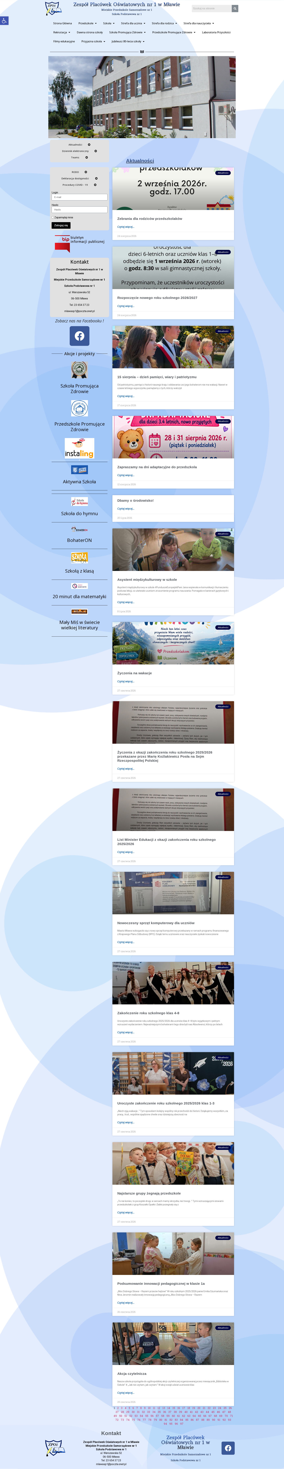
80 (160, 1419)
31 (138, 1412)
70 (226, 1415)
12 (158, 1408)
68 (215, 1415)
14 (168, 1408)
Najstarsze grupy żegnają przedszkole (149, 1193)
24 (219, 1408)
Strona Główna (62, 23)
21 (204, 1408)
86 (192, 1419)
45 (212, 1412)
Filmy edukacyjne (64, 41)
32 (143, 1412)
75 (133, 1419)
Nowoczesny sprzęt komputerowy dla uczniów (155, 923)
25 (225, 1408)
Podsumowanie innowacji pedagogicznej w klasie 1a (161, 1283)
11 (154, 1408)
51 (125, 1415)
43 (201, 1412)
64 (194, 1415)
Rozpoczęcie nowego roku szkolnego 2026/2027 (157, 298)
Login (55, 192)
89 (208, 1419)
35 (159, 1412)
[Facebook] (79, 336)
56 (152, 1415)
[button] (4, 20)
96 (176, 1423)
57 (157, 1415)
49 (115, 1415)
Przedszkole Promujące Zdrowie (172, 32)
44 (207, 1412)
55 (146, 1415)
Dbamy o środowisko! (135, 500)
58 (162, 1415)
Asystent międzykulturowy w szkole (147, 579)
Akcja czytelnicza (131, 1373)
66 (204, 1415)
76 (138, 1419)
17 (183, 1408)
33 (148, 1412)
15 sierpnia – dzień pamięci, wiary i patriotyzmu (157, 377)
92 (224, 1419)
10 (149, 1408)
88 (202, 1419)
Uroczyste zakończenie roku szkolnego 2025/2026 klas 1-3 (165, 1103)
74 (128, 1419)
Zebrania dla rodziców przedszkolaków (149, 218)
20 (198, 1408)
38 (175, 1412)
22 (209, 1408)
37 (169, 1412)
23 (214, 1408)
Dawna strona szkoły (90, 32)
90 (213, 1419)
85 (186, 1419)
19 (193, 1408)
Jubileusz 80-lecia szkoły (126, 41)
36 (164, 1412)
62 (183, 1415)
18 (188, 1408)
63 (188, 1415)
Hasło (55, 205)
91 (218, 1419)
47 (223, 1412)
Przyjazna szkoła (91, 41)
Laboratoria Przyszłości (216, 32)
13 (163, 1408)
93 (229, 1419)
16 (178, 1408)
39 (180, 1412)
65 (199, 1415)
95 (170, 1423)
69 (220, 1415)
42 (196, 1412)
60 (173, 1415)
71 (231, 1415)
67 (210, 1415)
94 (165, 1423)
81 (166, 1419)
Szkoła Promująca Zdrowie (125, 32)
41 (191, 1412)
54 (141, 1415)
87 (197, 1419)
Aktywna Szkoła (79, 481)
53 (136, 1415)
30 (133, 1412)
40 (186, 1412)
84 (181, 1419)
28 (122, 1412)
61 (178, 1415)
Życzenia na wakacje (134, 673)
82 (170, 1419)
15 (173, 1408)
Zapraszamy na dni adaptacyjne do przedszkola (157, 467)
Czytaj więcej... (125, 227)
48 (229, 1412)
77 (144, 1419)
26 (230, 1408)
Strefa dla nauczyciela (197, 23)
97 (181, 1423)
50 (120, 1415)
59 (168, 1415)
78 (149, 1419)
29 (127, 1412)
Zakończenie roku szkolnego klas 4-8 (148, 1013)
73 (122, 1419)
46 (218, 1412)
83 (176, 1419)
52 (130, 1415)
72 (116, 1419)
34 (153, 1412)
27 (117, 1412)
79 (155, 1419)
